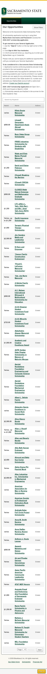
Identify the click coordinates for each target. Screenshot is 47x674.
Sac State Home (14, 662)
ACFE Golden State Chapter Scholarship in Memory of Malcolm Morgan (21, 354)
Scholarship (26, 662)
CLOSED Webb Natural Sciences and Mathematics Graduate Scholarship (21, 194)
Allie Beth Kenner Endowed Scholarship (22, 450)
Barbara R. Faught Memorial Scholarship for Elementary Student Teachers (22, 632)
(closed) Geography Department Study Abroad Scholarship (22, 125)
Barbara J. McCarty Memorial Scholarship (22, 620)
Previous (31, 650)
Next (39, 650)
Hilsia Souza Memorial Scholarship (20, 112)
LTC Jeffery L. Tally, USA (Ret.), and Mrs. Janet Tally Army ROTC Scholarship (22, 208)
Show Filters (38, 27)
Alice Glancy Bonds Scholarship (20, 421)
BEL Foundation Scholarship (21, 642)
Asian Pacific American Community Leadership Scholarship (20, 575)
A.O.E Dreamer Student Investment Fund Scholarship (21, 310)
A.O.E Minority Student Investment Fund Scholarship (21, 322)
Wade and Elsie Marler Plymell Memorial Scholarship (21, 157)
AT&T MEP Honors (22, 584)
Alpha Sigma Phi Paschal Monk (21, 468)
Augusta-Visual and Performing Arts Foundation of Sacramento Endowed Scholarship (21, 595)
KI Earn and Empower (19, 248)
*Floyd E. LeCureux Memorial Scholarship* (20, 267)
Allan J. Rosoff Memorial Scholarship (21, 430)
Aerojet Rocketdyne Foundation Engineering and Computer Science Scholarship (22, 370)
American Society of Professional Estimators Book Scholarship (22, 501)
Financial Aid (37, 662)
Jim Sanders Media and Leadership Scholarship (20, 238)
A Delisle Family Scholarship (21, 284)
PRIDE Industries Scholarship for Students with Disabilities (22, 145)
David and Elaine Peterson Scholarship (21, 167)
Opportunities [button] (11, 21)
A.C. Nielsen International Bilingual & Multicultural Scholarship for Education (21, 296)
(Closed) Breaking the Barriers (22, 176)
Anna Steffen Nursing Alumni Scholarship (21, 531)
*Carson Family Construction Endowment (21, 256)
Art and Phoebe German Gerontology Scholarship (21, 561)
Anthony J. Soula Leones (22, 540)
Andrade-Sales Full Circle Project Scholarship (22, 512)
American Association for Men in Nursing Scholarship (21, 489)
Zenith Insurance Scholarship (21, 219)
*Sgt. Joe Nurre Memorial (21, 276)
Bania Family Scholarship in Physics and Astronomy (21, 609)
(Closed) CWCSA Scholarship (21, 183)
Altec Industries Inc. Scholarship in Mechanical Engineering (21, 477)
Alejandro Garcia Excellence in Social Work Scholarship (21, 410)
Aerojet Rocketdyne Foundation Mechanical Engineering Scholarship (20, 387)
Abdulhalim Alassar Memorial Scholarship (22, 333)
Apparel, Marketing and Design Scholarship (20, 549)
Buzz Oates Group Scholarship (22, 135)
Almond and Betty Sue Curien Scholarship (22, 459)
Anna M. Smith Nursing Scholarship (21, 522)
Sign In (41, 671)
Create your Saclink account (19, 83)
